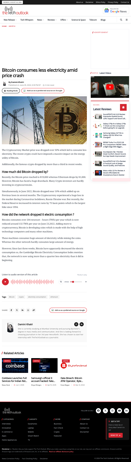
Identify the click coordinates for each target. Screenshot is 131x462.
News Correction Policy (10, 458)
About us (79, 2)
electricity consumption (37, 297)
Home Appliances (9, 440)
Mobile (31, 432)
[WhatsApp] (28, 310)
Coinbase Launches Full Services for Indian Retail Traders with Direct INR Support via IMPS (15, 379)
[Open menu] (126, 19)
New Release (9, 19)
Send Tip (114, 435)
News (39, 19)
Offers (63, 19)
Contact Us (125, 2)
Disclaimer (89, 2)
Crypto (12, 26)
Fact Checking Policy (29, 458)
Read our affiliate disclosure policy (61, 451)
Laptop (31, 428)
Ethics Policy (100, 2)
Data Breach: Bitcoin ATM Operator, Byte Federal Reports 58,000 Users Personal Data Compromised (73, 379)
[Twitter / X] (17, 310)
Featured (58, 436)
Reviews (51, 19)
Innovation (6, 428)
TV (29, 440)
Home (4, 26)
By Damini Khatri (16, 82)
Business (58, 424)
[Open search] (121, 19)
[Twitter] (105, 410)
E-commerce (7, 432)
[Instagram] (76, 324)
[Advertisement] (44, 47)
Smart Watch (33, 436)
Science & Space (79, 19)
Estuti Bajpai (65, 385)
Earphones (32, 424)
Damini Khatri (25, 324)
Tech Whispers (26, 19)
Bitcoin (11, 297)
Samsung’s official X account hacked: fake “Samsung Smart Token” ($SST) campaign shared (43, 379)
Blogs (103, 19)
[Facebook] (11, 310)
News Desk (6, 385)
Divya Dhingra (36, 385)
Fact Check (58, 428)
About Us (84, 424)
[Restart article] (61, 281)
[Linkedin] (126, 410)
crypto (21, 297)
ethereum (54, 297)
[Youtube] (119, 410)
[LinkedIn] (22, 310)
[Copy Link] (33, 310)
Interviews (6, 424)
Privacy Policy (113, 2)
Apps (4, 436)
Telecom (93, 19)
